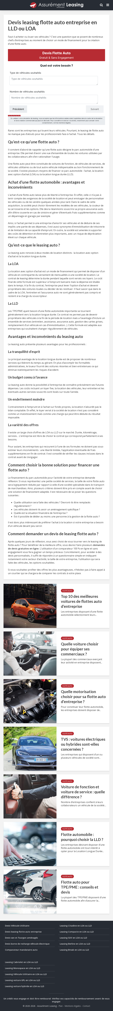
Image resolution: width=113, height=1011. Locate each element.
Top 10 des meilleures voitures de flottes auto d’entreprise (81, 601)
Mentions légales (73, 1006)
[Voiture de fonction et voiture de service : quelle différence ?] (30, 796)
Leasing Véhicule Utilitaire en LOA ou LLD (26, 974)
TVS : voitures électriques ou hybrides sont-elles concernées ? (83, 744)
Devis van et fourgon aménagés (21, 937)
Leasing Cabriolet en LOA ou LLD (21, 962)
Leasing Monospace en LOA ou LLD (22, 968)
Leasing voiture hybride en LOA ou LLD (24, 986)
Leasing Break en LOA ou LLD (74, 949)
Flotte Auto (67, 591)
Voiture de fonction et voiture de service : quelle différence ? (83, 791)
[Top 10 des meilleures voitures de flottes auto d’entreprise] (30, 605)
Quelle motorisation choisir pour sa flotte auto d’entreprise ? (83, 696)
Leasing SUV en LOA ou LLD (73, 937)
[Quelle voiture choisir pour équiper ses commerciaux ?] (30, 653)
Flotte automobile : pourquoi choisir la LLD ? (82, 837)
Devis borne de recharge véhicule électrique (27, 943)
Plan (61, 1006)
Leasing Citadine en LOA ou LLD (76, 925)
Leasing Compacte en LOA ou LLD (77, 931)
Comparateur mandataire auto (21, 949)
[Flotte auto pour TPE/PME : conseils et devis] (30, 891)
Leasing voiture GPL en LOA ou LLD (22, 980)
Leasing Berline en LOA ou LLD (75, 943)
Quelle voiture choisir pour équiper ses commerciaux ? (79, 649)
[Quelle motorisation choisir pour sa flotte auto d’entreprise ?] (30, 700)
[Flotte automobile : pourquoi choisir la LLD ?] (30, 843)
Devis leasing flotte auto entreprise (23, 931)
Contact (86, 1006)
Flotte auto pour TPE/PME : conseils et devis (79, 887)
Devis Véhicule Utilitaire (17, 925)
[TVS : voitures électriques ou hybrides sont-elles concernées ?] (30, 748)
